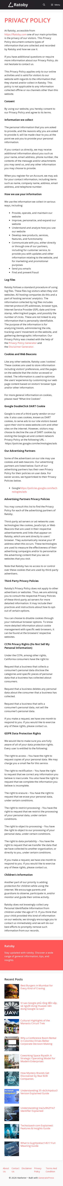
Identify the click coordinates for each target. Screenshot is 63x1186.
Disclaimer (27, 1168)
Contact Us (15, 1170)
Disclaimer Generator (21, 346)
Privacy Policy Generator (23, 343)
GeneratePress (46, 1177)
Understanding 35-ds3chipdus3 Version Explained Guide (39, 1092)
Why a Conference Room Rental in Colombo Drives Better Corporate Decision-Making (38, 1041)
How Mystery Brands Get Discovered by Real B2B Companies (35, 1076)
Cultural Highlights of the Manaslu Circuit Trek (35, 1022)
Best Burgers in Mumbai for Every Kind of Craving (37, 987)
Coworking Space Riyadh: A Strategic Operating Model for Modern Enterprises (38, 1058)
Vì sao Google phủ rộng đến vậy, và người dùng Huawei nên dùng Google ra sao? (39, 1006)
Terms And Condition (51, 1170)
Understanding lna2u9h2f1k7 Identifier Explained (38, 1109)
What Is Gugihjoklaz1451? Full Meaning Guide (38, 1144)
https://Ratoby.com (15, 34)
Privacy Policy (37, 1170)
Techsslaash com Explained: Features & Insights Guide (37, 1127)
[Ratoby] (17, 4)
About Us (6, 1170)
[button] (44, 4)
